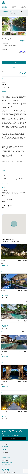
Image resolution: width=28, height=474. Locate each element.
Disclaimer (4, 449)
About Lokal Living (5, 446)
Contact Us (4, 454)
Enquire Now (14, 63)
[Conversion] (14, 43)
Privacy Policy (4, 447)
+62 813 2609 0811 (6, 464)
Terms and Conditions (6, 456)
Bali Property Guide (6, 457)
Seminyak (23, 51)
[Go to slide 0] (2, 24)
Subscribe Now (14, 439)
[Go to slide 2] (25, 24)
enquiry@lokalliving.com (7, 462)
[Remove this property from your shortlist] (14, 67)
